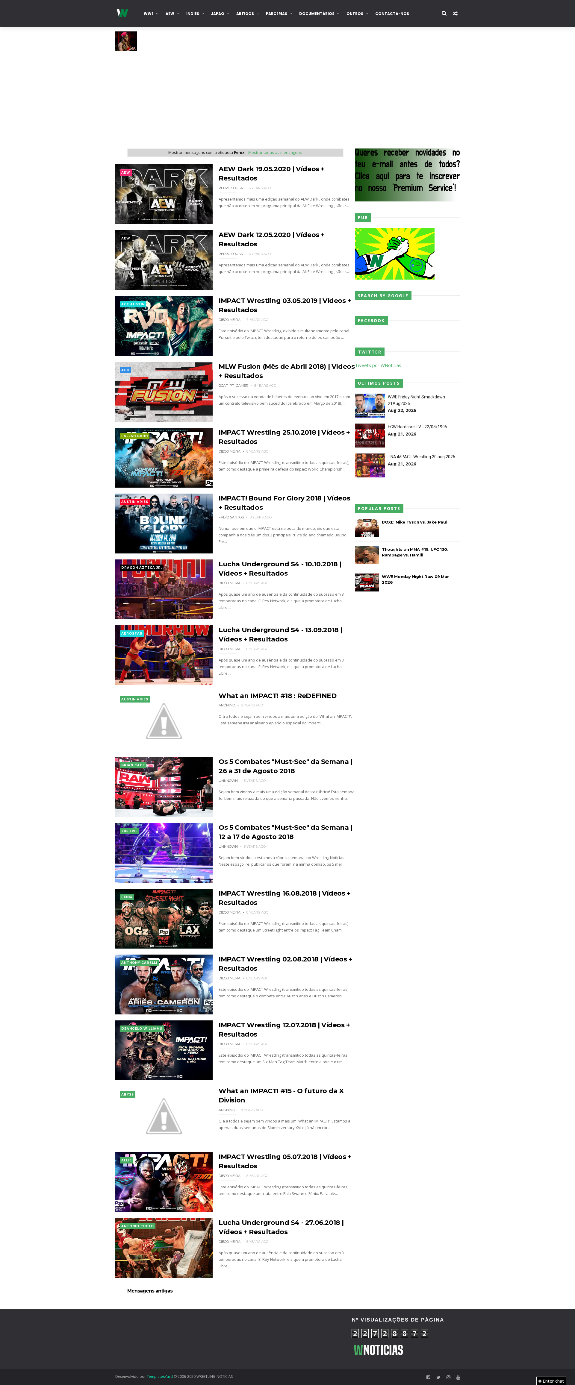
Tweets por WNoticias (378, 365)
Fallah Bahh (134, 436)
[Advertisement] (287, 96)
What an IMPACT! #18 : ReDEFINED (278, 696)
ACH (125, 370)
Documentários (317, 13)
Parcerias (276, 13)
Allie (126, 1160)
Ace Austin (133, 304)
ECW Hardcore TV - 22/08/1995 (417, 426)
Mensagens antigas (149, 1291)
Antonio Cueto (137, 1226)
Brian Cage (133, 765)
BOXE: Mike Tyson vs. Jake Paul (414, 522)
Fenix (126, 897)
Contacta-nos (392, 13)
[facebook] (428, 1377)
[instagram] (448, 1377)
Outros (354, 13)
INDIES (192, 13)
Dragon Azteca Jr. (141, 568)
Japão (217, 13)
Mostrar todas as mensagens (275, 152)
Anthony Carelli (139, 963)
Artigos (245, 13)
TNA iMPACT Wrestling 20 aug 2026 (421, 456)
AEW (170, 13)
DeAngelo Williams (141, 1029)
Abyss (127, 1094)
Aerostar (132, 633)
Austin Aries (134, 502)
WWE (149, 13)
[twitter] (438, 1377)
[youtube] (458, 1377)
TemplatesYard (160, 1376)
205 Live (129, 831)
